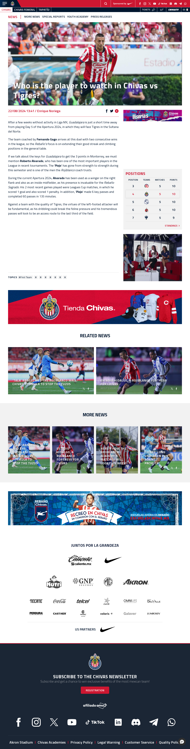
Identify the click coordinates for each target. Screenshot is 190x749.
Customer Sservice (139, 742)
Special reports (53, 17)
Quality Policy (170, 742)
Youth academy (77, 17)
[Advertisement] (63, 244)
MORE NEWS (32, 17)
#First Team (25, 277)
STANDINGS (171, 226)
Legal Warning (109, 742)
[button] (182, 742)
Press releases (101, 17)
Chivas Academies (52, 742)
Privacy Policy (82, 742)
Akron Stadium (21, 742)
